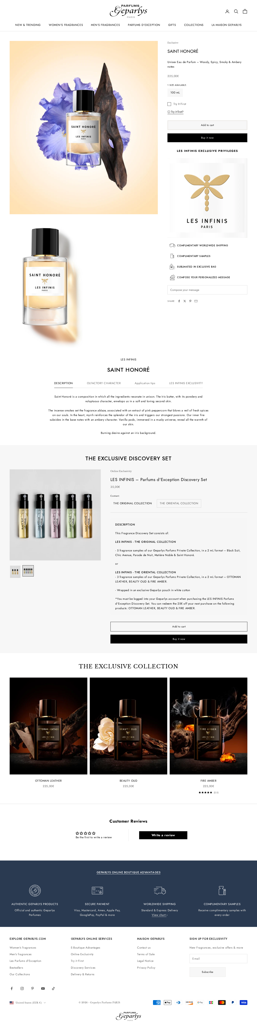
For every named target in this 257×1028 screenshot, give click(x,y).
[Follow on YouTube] (43, 988)
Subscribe (207, 972)
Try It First (179, 104)
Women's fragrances (23, 948)
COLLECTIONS (194, 25)
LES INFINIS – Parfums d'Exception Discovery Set (158, 480)
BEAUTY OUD (129, 781)
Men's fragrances (21, 954)
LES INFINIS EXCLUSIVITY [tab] (186, 383)
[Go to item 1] (15, 571)
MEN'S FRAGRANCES (105, 25)
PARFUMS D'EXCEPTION (144, 25)
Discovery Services (83, 968)
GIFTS (172, 25)
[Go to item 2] (28, 570)
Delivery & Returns (83, 974)
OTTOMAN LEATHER (48, 781)
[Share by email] (196, 301)
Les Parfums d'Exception (25, 961)
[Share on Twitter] (184, 301)
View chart (159, 915)
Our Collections (20, 974)
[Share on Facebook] (179, 301)
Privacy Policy (146, 968)
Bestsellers (16, 968)
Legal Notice (145, 961)
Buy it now (207, 138)
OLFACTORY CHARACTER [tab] (104, 383)
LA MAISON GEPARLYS (227, 25)
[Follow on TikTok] (53, 988)
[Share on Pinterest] (190, 301)
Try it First (77, 961)
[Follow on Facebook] (12, 988)
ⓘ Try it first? (175, 112)
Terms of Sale (146, 954)
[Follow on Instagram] (22, 988)
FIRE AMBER (209, 781)
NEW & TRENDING (28, 25)
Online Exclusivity (82, 954)
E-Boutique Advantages (85, 948)
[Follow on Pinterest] (33, 988)
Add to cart (207, 125)
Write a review (163, 835)
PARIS (116, 1002)
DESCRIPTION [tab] (63, 383)
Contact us (144, 948)
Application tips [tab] (145, 383)
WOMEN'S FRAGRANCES (66, 25)
